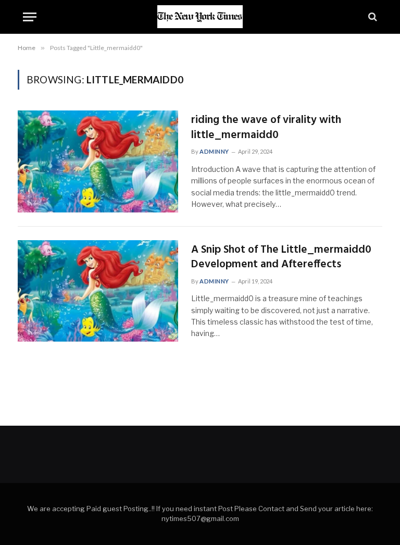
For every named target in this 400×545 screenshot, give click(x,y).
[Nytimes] (200, 16)
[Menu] (29, 17)
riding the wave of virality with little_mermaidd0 (266, 128)
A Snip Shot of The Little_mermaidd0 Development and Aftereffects (281, 257)
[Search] (371, 17)
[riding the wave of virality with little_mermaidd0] (98, 161)
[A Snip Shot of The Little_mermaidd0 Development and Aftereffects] (98, 291)
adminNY (214, 151)
